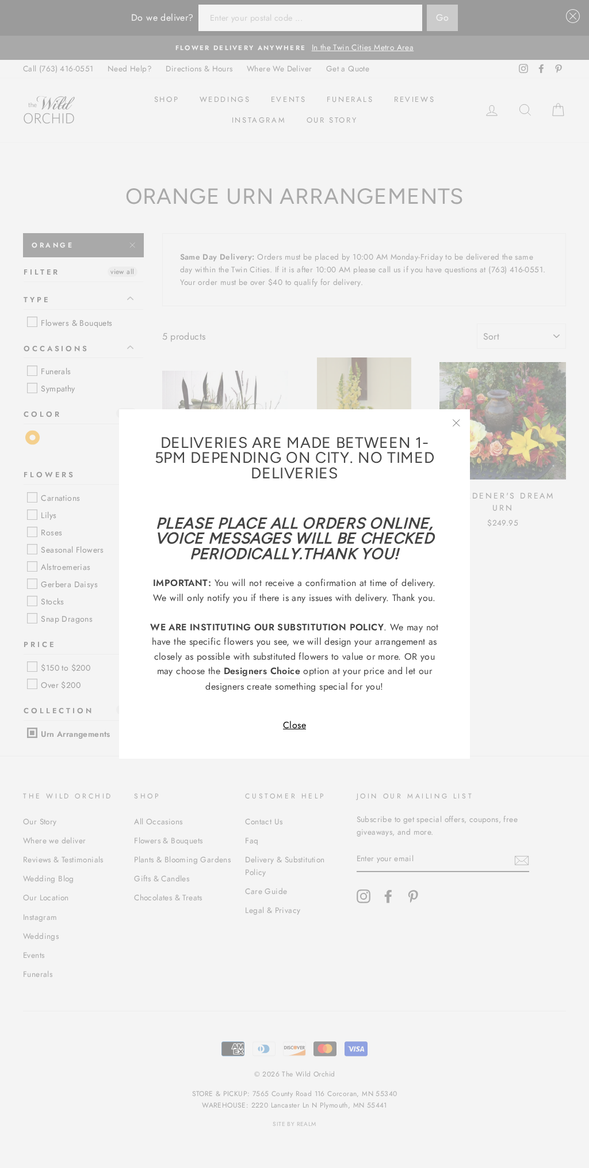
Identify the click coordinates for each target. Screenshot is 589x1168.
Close (294, 725)
